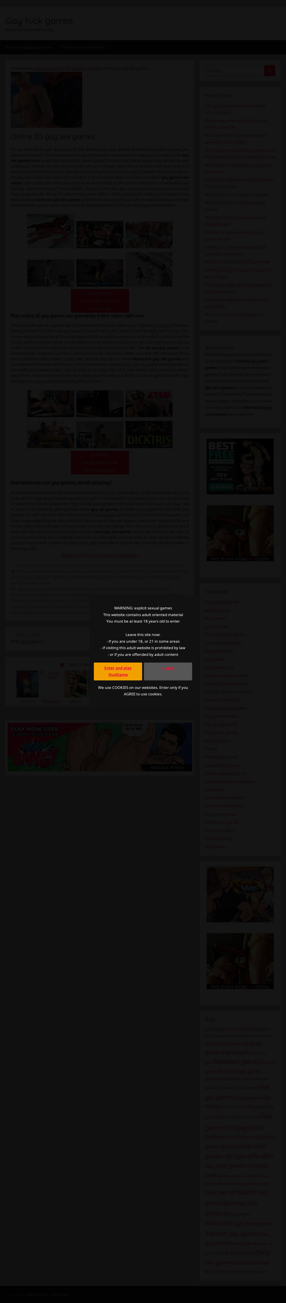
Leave (168, 668)
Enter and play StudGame (118, 671)
